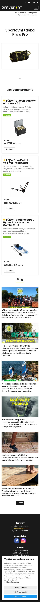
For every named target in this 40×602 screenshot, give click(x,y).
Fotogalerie (33, 13)
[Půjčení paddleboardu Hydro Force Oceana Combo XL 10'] (20, 249)
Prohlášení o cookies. (11, 582)
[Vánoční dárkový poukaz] (20, 409)
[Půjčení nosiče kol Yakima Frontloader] (20, 187)
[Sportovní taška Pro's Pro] (20, 56)
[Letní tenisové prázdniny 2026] (20, 335)
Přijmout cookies (20, 596)
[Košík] (37, 2)
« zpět (20, 78)
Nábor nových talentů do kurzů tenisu (19, 310)
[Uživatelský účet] (29, 3)
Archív (20, 503)
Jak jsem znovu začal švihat (15, 455)
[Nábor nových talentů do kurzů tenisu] (20, 299)
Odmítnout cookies (20, 592)
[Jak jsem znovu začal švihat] (20, 444)
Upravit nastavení (20, 588)
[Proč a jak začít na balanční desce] (20, 478)
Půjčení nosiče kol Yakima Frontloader (15, 162)
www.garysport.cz (21, 528)
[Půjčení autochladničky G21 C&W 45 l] (20, 127)
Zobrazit (10, 149)
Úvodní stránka (20, 13)
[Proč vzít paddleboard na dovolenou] (20, 373)
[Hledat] (25, 3)
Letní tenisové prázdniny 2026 (16, 346)
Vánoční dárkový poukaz (13, 419)
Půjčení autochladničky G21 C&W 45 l (19, 102)
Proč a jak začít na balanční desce (18, 488)
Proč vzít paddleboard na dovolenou (19, 384)
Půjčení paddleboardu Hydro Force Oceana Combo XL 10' (18, 222)
